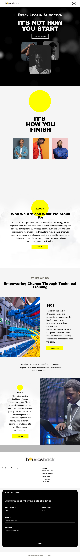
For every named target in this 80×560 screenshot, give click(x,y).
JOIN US (45, 482)
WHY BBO (46, 476)
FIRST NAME (10, 507)
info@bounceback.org (10, 468)
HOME (44, 468)
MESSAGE (9, 527)
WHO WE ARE (47, 471)
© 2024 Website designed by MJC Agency (39, 555)
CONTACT (46, 479)
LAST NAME (46, 507)
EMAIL (8, 517)
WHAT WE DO (47, 473)
